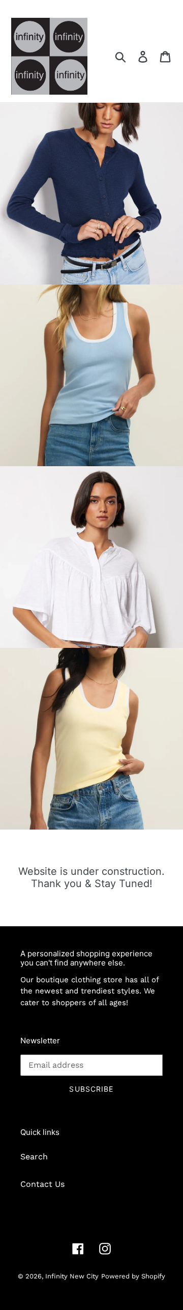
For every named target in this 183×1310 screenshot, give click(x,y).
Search (34, 1156)
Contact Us (42, 1184)
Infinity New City (72, 1276)
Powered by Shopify (133, 1276)
